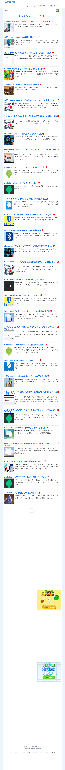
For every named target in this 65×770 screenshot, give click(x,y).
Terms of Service (37, 752)
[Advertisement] (49, 563)
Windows (19, 6)
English (35, 6)
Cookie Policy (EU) (49, 752)
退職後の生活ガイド (43, 6)
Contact (17, 752)
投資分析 (52, 6)
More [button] (57, 6)
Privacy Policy (26, 752)
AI (30, 6)
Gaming (26, 6)
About (10, 752)
